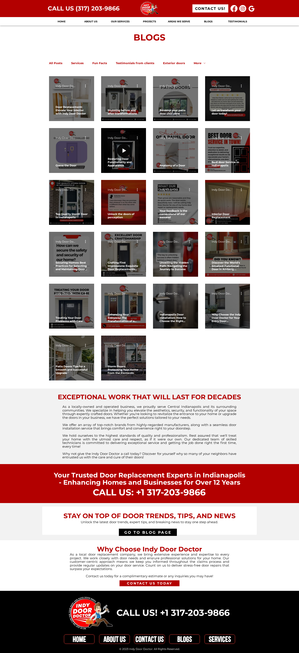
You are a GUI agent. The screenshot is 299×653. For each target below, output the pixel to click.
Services (77, 63)
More (197, 63)
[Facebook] (233, 8)
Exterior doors (174, 63)
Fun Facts (99, 63)
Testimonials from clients (135, 63)
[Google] (251, 8)
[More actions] (87, 85)
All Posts (55, 63)
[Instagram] (242, 8)
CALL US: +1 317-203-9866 (149, 492)
